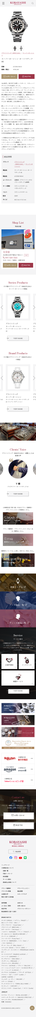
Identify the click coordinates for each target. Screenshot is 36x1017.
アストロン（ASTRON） (8, 965)
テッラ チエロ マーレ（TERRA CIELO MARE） (15, 984)
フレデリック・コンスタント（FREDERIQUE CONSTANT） (17, 951)
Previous (3, 307)
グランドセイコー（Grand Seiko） (11, 925)
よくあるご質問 (6, 906)
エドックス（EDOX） (7, 948)
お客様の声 (4, 894)
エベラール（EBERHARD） (9, 941)
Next (33, 307)
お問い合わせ (10, 76)
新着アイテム (16, 586)
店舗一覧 (5, 871)
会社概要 (5, 876)
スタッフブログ (22, 894)
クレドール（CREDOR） (8, 936)
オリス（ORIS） (21, 948)
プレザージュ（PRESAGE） (9, 961)
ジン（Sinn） (23, 941)
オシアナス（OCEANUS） (9, 972)
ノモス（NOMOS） (7, 943)
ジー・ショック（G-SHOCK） (10, 970)
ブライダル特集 (6, 891)
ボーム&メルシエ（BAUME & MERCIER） (13, 934)
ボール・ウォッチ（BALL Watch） (11, 945)
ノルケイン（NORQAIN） (9, 932)
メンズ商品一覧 (16, 604)
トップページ (5, 865)
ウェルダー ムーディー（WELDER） (12, 979)
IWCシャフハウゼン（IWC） (9, 923)
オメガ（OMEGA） (7, 920)
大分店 (6, 252)
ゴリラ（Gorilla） (29, 988)
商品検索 (18, 851)
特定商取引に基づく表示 (8, 911)
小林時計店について (7, 868)
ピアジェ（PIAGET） (21, 920)
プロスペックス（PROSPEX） (10, 963)
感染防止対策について (9, 882)
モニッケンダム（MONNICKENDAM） (12, 999)
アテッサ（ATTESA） (25, 972)
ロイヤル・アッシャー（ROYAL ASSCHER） (14, 995)
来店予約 (28, 76)
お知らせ (20, 903)
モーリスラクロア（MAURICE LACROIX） (13, 954)
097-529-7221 (11, 257)
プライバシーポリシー (24, 909)
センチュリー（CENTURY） (9, 986)
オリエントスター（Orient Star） (11, 988)
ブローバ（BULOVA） (24, 965)
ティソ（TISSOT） (24, 932)
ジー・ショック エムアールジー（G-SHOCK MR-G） (17, 968)
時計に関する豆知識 (7, 897)
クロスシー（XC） (6, 975)
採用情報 (4, 903)
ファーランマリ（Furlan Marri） (11, 938)
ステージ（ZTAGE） (7, 981)
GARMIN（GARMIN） (7, 977)
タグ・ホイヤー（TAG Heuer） (10, 929)
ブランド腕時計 (6, 888)
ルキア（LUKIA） (19, 975)
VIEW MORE (18, 338)
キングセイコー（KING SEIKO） (10, 959)
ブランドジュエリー (23, 888)
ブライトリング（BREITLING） (11, 53)
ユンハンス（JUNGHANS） (9, 956)
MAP (26, 255)
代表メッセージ (7, 873)
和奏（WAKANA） (6, 1002)
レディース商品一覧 (16, 622)
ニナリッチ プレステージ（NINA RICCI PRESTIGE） (16, 997)
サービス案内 (7, 879)
